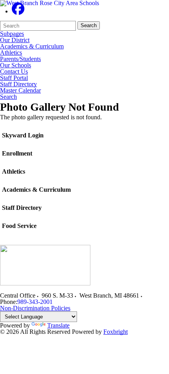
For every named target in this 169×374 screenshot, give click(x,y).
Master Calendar (20, 90)
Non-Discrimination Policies (35, 308)
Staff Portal (14, 78)
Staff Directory (18, 84)
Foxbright (115, 331)
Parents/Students (20, 59)
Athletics (11, 53)
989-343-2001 (35, 301)
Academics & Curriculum (32, 46)
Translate (58, 325)
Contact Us (14, 72)
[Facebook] (18, 11)
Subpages (12, 34)
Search (89, 25)
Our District (14, 40)
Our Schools (15, 65)
